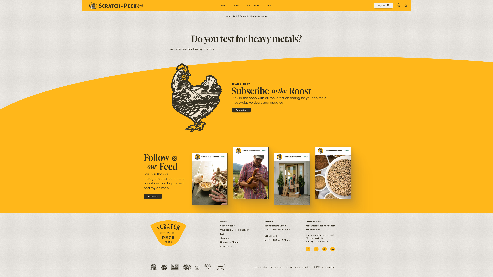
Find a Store (253, 6)
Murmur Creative (302, 267)
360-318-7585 (313, 230)
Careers (224, 238)
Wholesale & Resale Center (234, 230)
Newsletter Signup (229, 242)
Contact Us (226, 246)
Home (227, 16)
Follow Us (153, 197)
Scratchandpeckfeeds (210, 157)
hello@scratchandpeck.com (320, 226)
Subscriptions (227, 226)
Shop (223, 6)
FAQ (235, 16)
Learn (269, 6)
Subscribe (241, 110)
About (236, 6)
